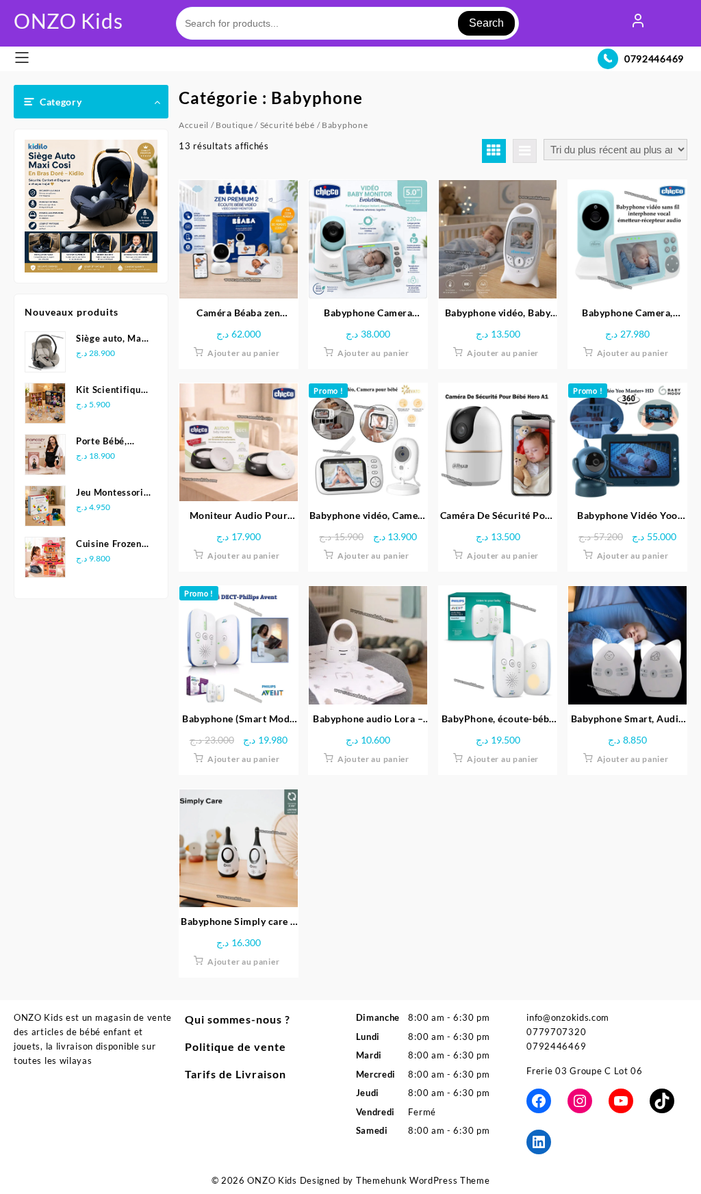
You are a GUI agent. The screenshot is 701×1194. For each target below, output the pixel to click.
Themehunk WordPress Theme (423, 1180)
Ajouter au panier (243, 353)
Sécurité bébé (287, 125)
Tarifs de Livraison (235, 1073)
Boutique (234, 125)
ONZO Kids (68, 20)
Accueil (194, 125)
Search (486, 23)
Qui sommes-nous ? (237, 1019)
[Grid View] (494, 151)
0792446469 (654, 58)
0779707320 (556, 1031)
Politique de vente (235, 1046)
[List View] (525, 151)
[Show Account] (638, 23)
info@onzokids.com (567, 1017)
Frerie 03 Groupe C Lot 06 (584, 1070)
